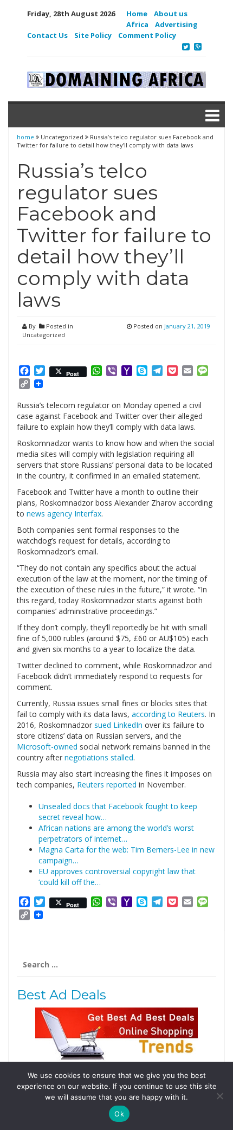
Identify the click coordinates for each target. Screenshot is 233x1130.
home (26, 137)
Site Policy (93, 35)
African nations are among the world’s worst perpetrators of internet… (116, 833)
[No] (219, 1095)
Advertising (176, 24)
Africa (137, 24)
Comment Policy (147, 35)
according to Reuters (168, 714)
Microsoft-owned (47, 746)
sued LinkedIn (118, 725)
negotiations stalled (98, 757)
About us (170, 13)
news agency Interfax (64, 513)
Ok (119, 1113)
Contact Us (47, 35)
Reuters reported (107, 784)
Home (136, 13)
